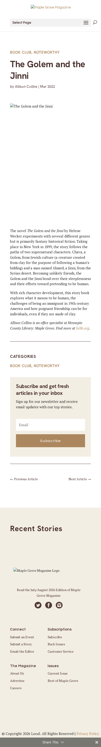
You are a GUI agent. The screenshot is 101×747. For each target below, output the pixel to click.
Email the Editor (22, 651)
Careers (16, 688)
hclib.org (82, 328)
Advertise (17, 680)
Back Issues (56, 644)
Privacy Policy (88, 733)
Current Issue (58, 673)
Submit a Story (21, 644)
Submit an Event (22, 637)
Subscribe (55, 637)
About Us (17, 673)
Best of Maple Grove (63, 680)
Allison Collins (26, 86)
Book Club (20, 52)
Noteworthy (47, 52)
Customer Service (61, 651)
